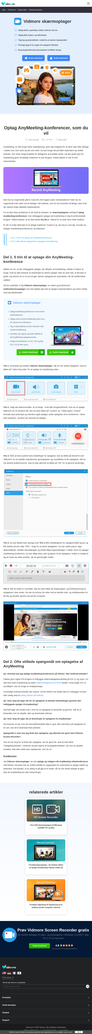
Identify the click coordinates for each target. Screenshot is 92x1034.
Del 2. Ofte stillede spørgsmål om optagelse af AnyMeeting (34, 241)
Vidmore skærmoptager (47, 21)
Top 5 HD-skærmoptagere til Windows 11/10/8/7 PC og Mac (46, 826)
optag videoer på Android (32, 695)
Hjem (4, 10)
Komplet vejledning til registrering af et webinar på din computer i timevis (46, 906)
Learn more (68, 1032)
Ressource (12, 10)
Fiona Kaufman (33, 139)
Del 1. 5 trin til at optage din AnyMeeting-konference (31, 238)
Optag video (22, 10)
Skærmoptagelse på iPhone (48, 683)
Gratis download (35, 58)
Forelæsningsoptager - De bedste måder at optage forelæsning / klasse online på (46, 866)
